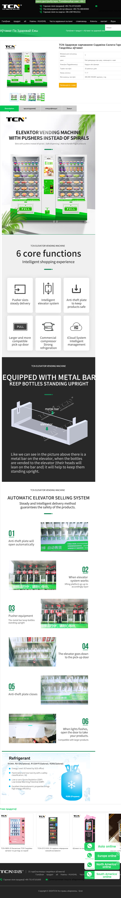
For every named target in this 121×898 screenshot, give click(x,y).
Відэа (113, 21)
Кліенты (93, 21)
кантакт (104, 21)
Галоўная (6, 21)
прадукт (17, 21)
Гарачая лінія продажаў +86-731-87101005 (62, 6)
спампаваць (81, 21)
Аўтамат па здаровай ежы (94, 31)
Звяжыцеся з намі (68, 85)
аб (25, 21)
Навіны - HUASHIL (38, 21)
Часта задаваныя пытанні (61, 21)
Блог (80, 891)
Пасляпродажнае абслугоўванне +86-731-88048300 (66, 9)
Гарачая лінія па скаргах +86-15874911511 (62, 12)
